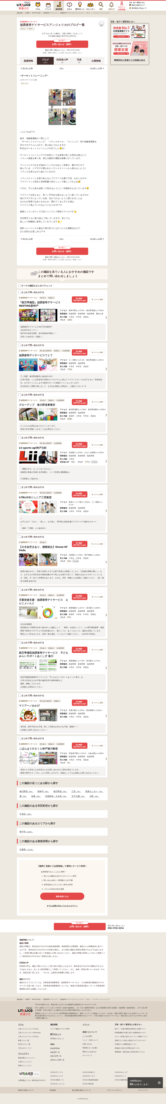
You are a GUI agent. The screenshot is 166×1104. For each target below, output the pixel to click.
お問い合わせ (87, 1044)
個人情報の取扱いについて (81, 1090)
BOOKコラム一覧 (24, 1044)
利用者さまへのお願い (90, 1048)
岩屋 (35, 796)
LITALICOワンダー (88, 1076)
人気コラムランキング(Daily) (28, 1036)
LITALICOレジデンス (57, 1084)
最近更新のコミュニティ (26, 1058)
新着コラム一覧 (23, 1040)
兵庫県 (25, 849)
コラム (21, 1024)
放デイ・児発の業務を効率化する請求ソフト (130, 1029)
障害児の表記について (26, 1090)
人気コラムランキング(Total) (28, 1029)
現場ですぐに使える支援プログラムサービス (130, 1040)
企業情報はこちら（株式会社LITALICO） (32, 1080)
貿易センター (93, 791)
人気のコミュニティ (25, 1062)
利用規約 (53, 1090)
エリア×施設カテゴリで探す (60, 1029)
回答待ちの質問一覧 (57, 1060)
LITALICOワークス (56, 1072)
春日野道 (25, 791)
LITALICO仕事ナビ (88, 1072)
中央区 (25, 814)
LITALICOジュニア (56, 1076)
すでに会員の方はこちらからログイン (62, 905)
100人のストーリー (25, 1048)
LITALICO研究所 (88, 1084)
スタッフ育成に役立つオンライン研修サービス (131, 1036)
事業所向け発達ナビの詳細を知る (129, 60)
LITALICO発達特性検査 (90, 1080)
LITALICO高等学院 (121, 1080)
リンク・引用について (90, 1040)
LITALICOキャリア (121, 1072)
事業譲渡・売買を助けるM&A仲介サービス (130, 1052)
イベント (86, 1024)
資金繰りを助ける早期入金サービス (127, 1048)
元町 (93, 796)
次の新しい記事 (96, 68)
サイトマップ (87, 1055)
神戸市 (25, 831)
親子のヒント (55, 1034)
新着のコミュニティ (25, 1065)
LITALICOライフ (120, 1076)
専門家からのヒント (57, 1038)
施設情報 (54, 1024)
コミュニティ (23, 1053)
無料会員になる (62, 896)
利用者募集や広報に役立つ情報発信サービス (130, 1032)
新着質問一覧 (55, 1052)
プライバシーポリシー (114, 1090)
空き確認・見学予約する (79, 299)
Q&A (52, 1044)
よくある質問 (87, 1036)
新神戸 (42, 791)
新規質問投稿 (55, 1048)
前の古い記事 (28, 68)
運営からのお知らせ (89, 1052)
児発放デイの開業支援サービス (126, 1044)
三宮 (75, 791)
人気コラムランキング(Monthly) (29, 1032)
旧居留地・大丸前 (55, 796)
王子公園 (77, 796)
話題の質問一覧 (55, 1056)
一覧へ (61, 68)
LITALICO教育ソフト (57, 1080)
